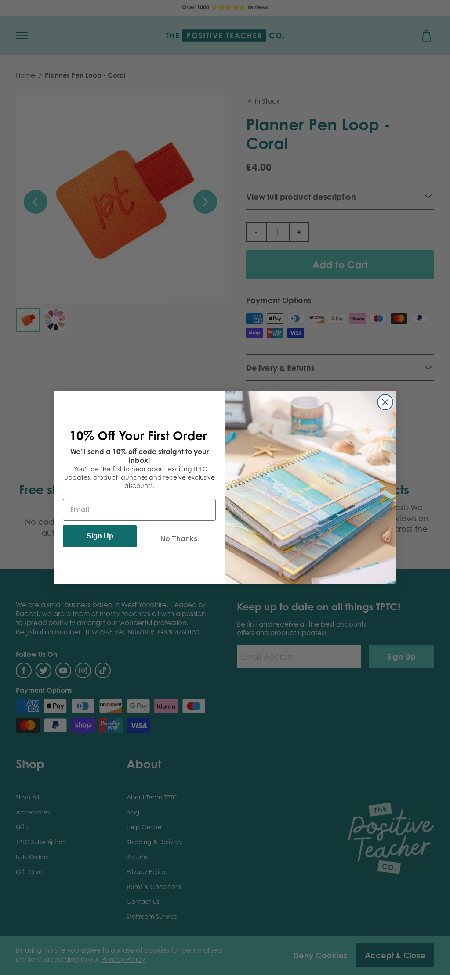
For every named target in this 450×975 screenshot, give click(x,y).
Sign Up (100, 536)
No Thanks (179, 539)
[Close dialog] (385, 402)
